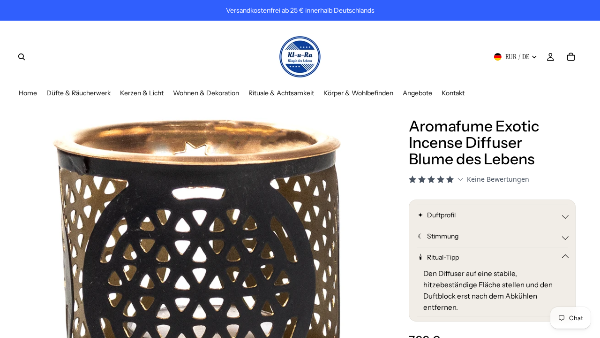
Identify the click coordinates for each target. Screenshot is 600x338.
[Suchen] (21, 56)
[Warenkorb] (571, 56)
